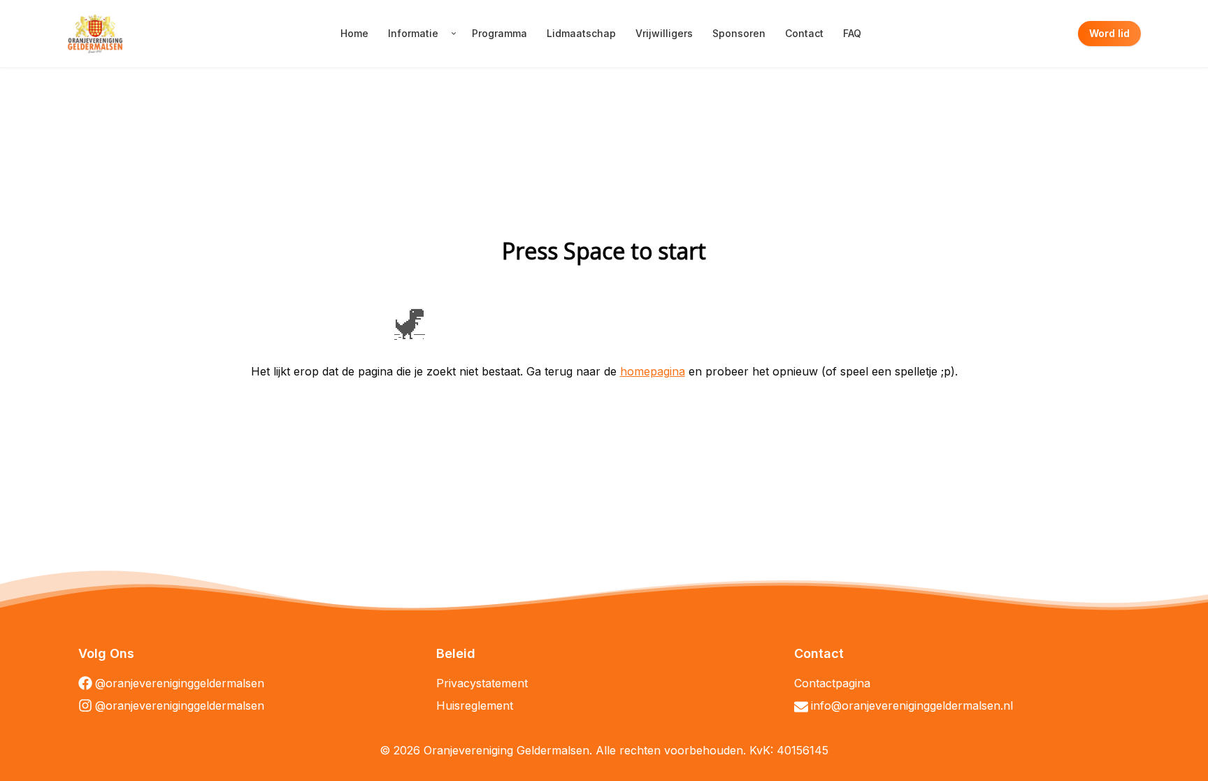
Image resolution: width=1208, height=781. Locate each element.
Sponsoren (738, 33)
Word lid (1109, 33)
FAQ (852, 33)
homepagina (652, 371)
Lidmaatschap (581, 33)
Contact (804, 33)
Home (354, 33)
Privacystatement (482, 683)
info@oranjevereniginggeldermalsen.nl (912, 705)
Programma (499, 33)
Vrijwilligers (664, 33)
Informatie (413, 33)
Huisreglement (474, 705)
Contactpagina (832, 683)
